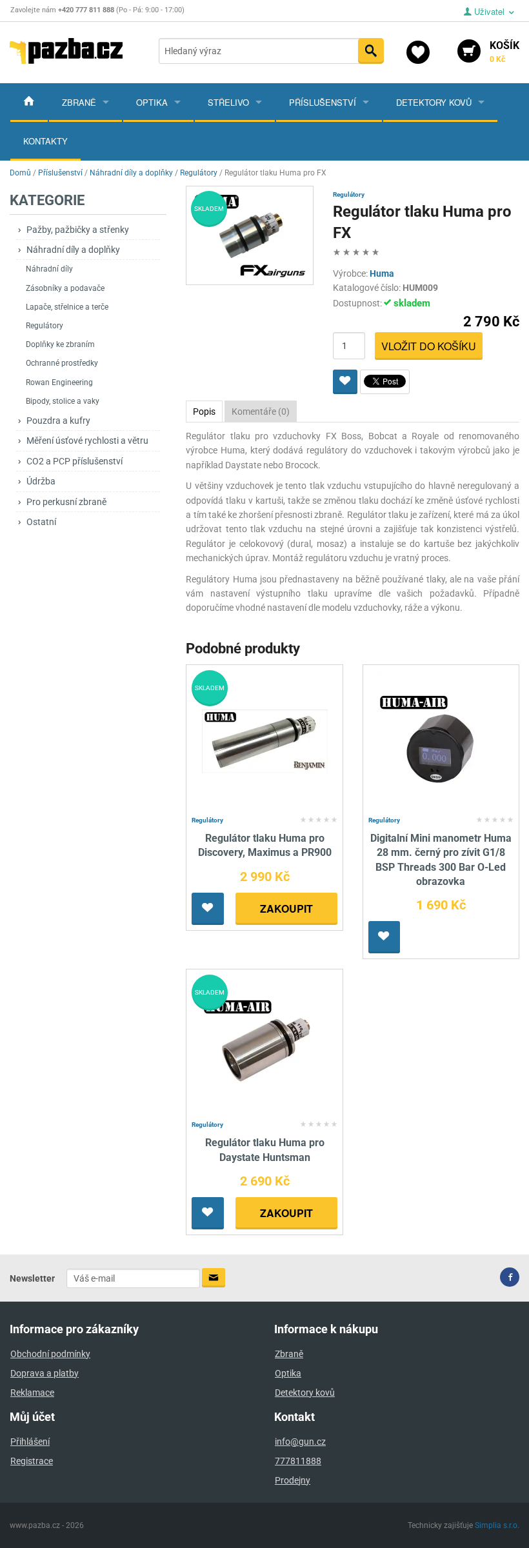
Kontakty (45, 141)
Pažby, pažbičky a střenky (77, 229)
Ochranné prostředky (62, 363)
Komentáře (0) (261, 411)
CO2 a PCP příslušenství (74, 461)
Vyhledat (371, 51)
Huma (382, 273)
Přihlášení (30, 1441)
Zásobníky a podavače (65, 288)
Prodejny (292, 1480)
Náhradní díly (49, 268)
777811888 (298, 1461)
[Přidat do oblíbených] (345, 382)
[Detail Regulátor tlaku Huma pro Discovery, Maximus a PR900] (265, 740)
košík (504, 51)
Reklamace (32, 1392)
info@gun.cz (300, 1441)
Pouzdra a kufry (58, 420)
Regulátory (44, 325)
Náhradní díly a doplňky (73, 249)
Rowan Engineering (59, 382)
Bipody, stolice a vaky (62, 401)
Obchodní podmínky (50, 1354)
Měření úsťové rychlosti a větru (87, 440)
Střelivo (228, 102)
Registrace (31, 1461)
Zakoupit (286, 908)
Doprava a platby (44, 1373)
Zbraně (79, 102)
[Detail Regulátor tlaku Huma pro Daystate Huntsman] (265, 1045)
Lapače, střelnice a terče (67, 307)
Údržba (40, 481)
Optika (152, 102)
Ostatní (41, 522)
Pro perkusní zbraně (66, 502)
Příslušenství (322, 102)
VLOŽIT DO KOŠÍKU (428, 346)
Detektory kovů (434, 102)
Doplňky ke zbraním (60, 344)
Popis (204, 411)
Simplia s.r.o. (497, 1525)
